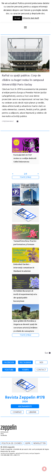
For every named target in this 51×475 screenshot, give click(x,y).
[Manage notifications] (44, 469)
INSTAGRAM (25, 362)
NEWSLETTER (39, 443)
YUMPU (25, 370)
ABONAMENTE (25, 406)
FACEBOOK (9, 362)
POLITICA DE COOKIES (12, 443)
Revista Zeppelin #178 (25, 397)
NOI (41, 362)
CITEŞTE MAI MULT (8, 121)
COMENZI (17, 412)
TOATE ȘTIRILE (25, 177)
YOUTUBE (9, 370)
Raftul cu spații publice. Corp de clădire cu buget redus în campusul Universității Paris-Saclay (23, 80)
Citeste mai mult (31, 18)
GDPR (27, 443)
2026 (25, 402)
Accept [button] (17, 18)
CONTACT (41, 370)
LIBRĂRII (32, 412)
